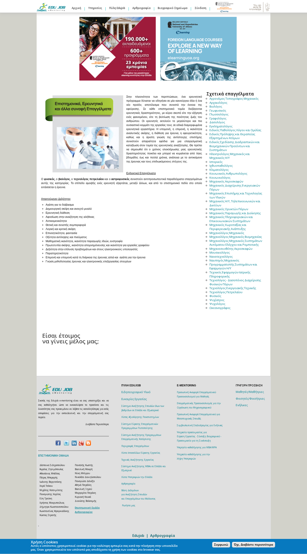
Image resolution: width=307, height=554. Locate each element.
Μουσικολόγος (219, 252)
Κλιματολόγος (219, 170)
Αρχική (76, 8)
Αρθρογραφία (141, 8)
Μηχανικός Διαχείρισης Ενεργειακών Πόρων (234, 187)
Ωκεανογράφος (219, 308)
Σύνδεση (200, 8)
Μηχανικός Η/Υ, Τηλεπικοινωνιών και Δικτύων (234, 203)
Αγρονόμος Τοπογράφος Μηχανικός (233, 99)
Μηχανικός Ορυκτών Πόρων (228, 209)
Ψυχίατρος (216, 300)
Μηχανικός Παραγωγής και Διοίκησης (235, 213)
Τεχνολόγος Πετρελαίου (225, 292)
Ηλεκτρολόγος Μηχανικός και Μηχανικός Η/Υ (229, 156)
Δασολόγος (217, 122)
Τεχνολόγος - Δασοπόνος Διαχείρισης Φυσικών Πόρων (235, 282)
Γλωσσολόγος (218, 114)
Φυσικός (215, 296)
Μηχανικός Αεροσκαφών (226, 181)
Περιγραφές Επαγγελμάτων (135, 446)
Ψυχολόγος (217, 304)
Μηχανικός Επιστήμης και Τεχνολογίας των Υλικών (235, 195)
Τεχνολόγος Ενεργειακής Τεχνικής (232, 288)
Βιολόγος (215, 106)
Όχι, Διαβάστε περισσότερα (253, 545)
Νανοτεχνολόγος (221, 256)
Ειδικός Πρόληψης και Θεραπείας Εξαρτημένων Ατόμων (232, 136)
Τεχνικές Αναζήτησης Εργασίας (137, 459)
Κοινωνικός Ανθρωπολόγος (228, 173)
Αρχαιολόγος (218, 103)
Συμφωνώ (221, 545)
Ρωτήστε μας (128, 505)
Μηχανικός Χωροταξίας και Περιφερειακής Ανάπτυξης (227, 227)
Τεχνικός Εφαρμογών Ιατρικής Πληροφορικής (229, 274)
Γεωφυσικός (217, 110)
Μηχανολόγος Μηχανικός (226, 233)
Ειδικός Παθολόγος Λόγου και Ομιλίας (235, 130)
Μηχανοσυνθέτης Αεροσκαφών (230, 249)
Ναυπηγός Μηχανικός (224, 260)
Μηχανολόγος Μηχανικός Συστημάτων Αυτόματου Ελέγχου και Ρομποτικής (235, 243)
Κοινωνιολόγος (219, 178)
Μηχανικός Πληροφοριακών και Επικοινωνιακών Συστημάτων (231, 219)
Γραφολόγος (217, 118)
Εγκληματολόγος (220, 126)
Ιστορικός (215, 162)
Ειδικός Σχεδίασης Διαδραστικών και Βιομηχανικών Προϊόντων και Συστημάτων (234, 146)
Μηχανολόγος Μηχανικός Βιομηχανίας (235, 237)
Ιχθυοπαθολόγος (221, 166)
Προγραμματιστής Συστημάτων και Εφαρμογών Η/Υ (233, 266)
